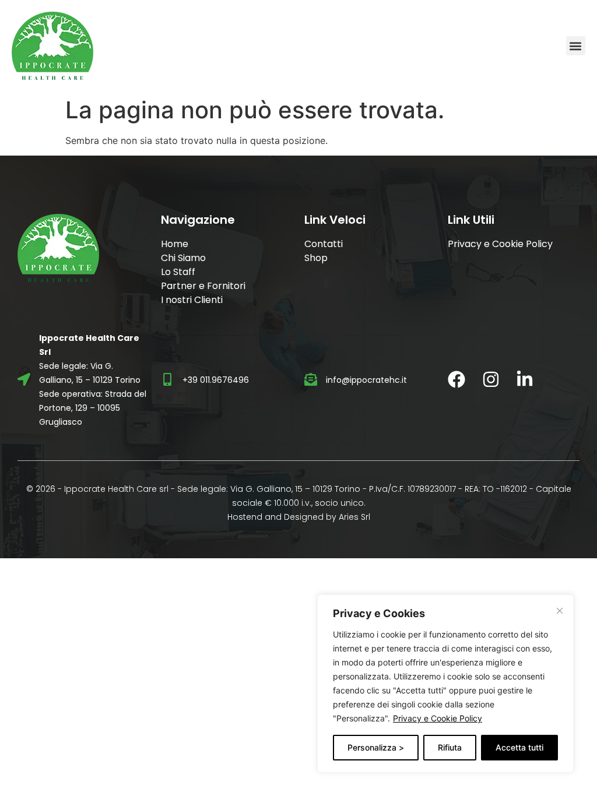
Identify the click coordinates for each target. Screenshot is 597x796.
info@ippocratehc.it (366, 380)
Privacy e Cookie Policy (437, 718)
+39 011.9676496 (215, 380)
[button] (575, 45)
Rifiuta (450, 747)
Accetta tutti (519, 747)
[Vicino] (560, 611)
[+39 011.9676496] (167, 379)
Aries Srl (354, 517)
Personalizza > (375, 747)
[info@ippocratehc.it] (310, 379)
